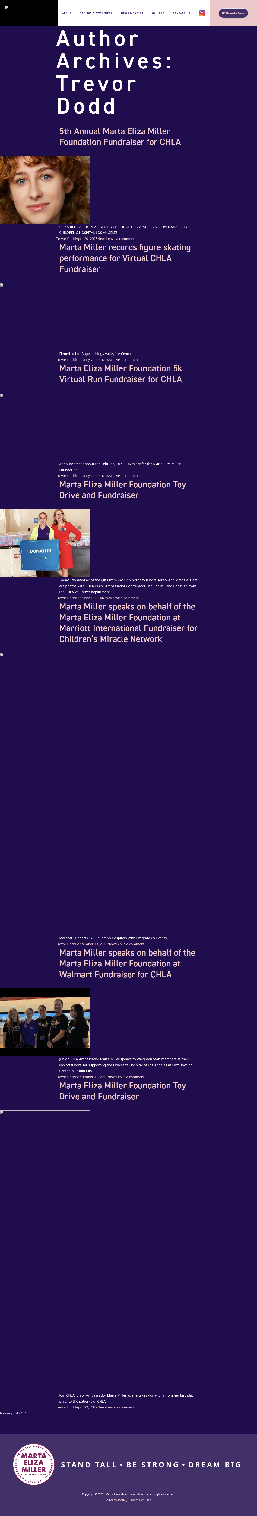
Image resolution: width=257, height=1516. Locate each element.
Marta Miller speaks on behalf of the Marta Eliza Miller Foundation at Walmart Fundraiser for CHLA (127, 963)
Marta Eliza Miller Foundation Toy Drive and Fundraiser (122, 489)
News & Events (132, 13)
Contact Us (181, 13)
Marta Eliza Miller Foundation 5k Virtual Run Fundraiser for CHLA (120, 373)
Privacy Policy (116, 1500)
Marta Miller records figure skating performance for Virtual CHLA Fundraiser (125, 257)
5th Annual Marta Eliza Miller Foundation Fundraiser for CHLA (120, 136)
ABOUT (66, 13)
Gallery (158, 13)
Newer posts (10, 1413)
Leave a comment (120, 238)
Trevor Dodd (66, 238)
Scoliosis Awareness (96, 13)
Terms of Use (141, 1500)
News (101, 238)
